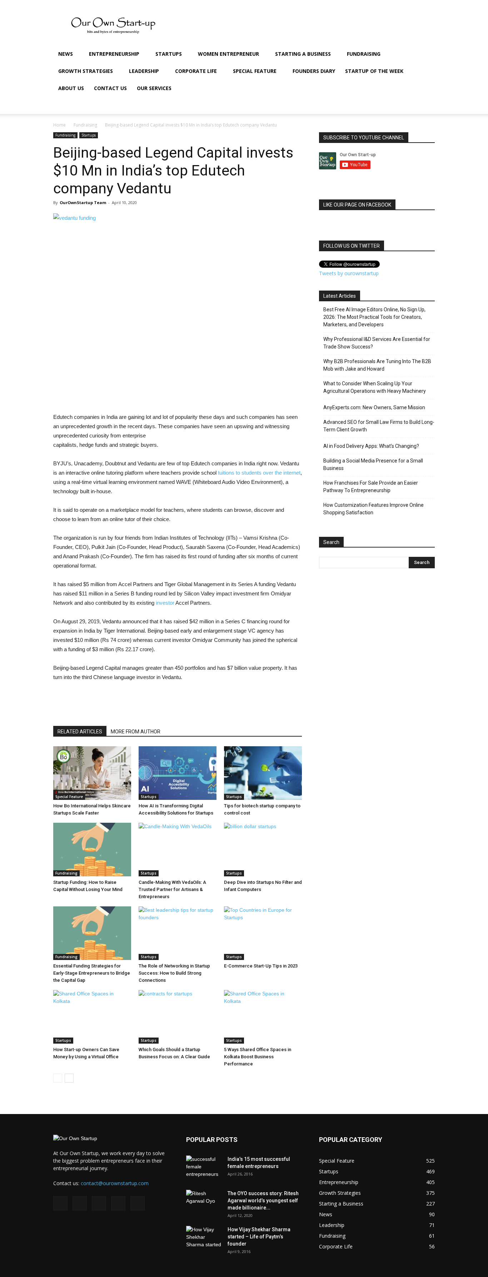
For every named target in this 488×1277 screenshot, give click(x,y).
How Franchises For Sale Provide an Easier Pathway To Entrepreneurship (370, 486)
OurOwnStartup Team (83, 202)
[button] (426, 54)
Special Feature (255, 71)
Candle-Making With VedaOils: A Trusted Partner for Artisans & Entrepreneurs (172, 889)
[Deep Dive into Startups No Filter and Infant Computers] (263, 849)
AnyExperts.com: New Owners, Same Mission (374, 407)
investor (165, 603)
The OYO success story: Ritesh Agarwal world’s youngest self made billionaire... (263, 1201)
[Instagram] (374, 105)
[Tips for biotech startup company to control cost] (263, 773)
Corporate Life (196, 71)
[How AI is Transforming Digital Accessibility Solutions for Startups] (177, 773)
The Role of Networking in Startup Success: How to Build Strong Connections (174, 973)
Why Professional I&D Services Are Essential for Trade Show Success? (376, 343)
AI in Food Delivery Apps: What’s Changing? (371, 446)
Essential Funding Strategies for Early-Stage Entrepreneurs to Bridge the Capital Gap (91, 973)
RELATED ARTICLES (80, 731)
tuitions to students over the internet (259, 473)
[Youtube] (410, 105)
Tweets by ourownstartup (349, 273)
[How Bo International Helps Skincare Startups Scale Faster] (92, 773)
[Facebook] (362, 105)
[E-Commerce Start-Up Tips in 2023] (263, 933)
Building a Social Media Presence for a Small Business (373, 464)
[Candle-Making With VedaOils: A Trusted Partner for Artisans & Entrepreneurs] (177, 849)
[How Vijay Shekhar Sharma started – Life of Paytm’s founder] (204, 1238)
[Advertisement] (21, 235)
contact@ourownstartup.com (115, 1183)
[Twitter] (398, 105)
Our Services (154, 88)
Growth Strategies (85, 71)
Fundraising (363, 53)
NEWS (65, 53)
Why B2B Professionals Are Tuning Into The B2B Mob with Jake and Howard (377, 365)
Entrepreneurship (114, 53)
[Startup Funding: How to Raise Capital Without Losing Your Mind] (92, 849)
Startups (168, 53)
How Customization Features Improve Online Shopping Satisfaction (373, 508)
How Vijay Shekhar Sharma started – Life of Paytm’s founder (259, 1237)
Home (59, 125)
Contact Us (110, 88)
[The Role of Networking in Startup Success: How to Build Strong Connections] (177, 933)
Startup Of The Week (374, 71)
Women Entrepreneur (228, 53)
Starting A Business (303, 53)
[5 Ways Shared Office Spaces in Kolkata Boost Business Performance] (263, 1017)
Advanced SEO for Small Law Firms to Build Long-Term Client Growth (378, 425)
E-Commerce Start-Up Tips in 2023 (261, 966)
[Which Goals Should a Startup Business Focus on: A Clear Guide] (177, 1017)
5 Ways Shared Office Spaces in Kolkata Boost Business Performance (257, 1056)
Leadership (144, 71)
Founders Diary (314, 71)
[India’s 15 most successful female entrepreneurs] (204, 1168)
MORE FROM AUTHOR (135, 731)
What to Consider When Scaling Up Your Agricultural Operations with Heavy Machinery (374, 387)
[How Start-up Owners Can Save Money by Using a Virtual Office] (92, 1017)
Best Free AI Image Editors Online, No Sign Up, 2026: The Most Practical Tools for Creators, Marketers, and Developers (374, 317)
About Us (71, 88)
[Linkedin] (386, 105)
